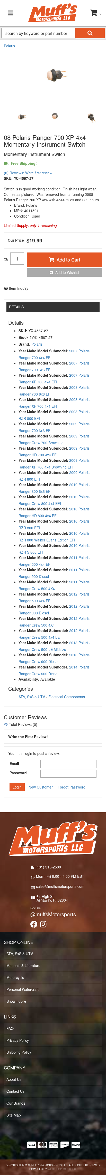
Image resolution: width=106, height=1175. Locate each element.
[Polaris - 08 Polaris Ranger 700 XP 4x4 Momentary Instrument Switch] (53, 76)
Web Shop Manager (62, 1169)
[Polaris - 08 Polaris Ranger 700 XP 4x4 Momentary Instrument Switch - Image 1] (20, 117)
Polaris (9, 45)
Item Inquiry (18, 288)
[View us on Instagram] (43, 925)
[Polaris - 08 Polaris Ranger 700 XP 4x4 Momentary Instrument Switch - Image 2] (55, 117)
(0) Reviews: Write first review (28, 172)
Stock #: (26, 337)
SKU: (8, 178)
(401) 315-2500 (48, 866)
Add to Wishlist (67, 272)
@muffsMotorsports (53, 914)
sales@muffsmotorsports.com (60, 886)
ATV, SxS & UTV (32, 696)
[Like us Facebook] (34, 925)
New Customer (41, 787)
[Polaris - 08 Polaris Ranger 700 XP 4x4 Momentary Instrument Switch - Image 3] (89, 117)
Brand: (24, 344)
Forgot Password (71, 787)
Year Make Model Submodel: (43, 350)
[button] (53, 33)
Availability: (29, 679)
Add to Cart (68, 259)
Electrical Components (66, 696)
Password (18, 772)
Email (14, 763)
